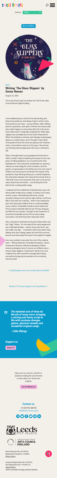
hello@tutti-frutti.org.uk (28, 411)
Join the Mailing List (29, 387)
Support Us (11, 348)
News (8, 85)
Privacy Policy (10, 456)
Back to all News (28, 26)
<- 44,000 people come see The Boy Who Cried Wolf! (28, 271)
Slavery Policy (11, 467)
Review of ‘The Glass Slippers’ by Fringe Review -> (28, 286)
